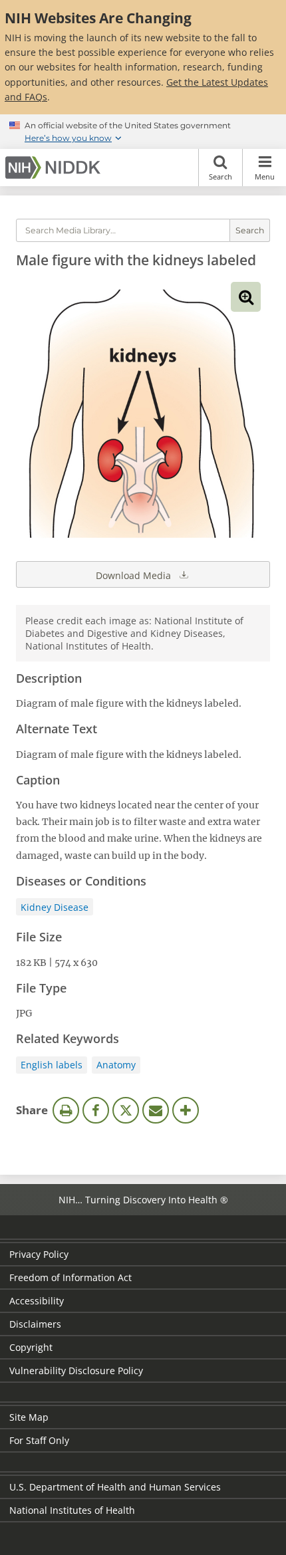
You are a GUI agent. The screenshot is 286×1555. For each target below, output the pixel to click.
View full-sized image (246, 297)
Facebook (95, 1110)
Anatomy (116, 1064)
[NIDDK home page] (55, 167)
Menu (265, 176)
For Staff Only (39, 1440)
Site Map (29, 1417)
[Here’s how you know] (143, 131)
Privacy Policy (39, 1254)
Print (66, 1110)
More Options (185, 1110)
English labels (51, 1064)
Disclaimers (35, 1324)
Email (155, 1110)
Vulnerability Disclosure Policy (76, 1370)
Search (220, 176)
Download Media (135, 575)
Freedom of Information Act (70, 1277)
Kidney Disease (54, 907)
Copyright (31, 1347)
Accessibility (36, 1300)
